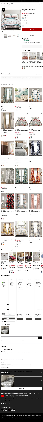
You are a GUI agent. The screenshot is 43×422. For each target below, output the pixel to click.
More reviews (21, 365)
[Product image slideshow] (11, 20)
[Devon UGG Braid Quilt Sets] (36, 256)
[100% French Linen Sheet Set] (4, 256)
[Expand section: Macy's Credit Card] (21, 375)
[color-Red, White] (17, 138)
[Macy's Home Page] (5, 3)
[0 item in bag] (41, 3)
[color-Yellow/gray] (1, 244)
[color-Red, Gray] (15, 138)
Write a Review (40, 309)
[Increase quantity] (27, 26)
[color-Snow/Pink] (33, 268)
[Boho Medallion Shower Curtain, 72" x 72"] (7, 176)
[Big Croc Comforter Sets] (12, 256)
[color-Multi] (3, 218)
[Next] (20, 35)
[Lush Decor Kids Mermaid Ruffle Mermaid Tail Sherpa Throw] (21, 95)
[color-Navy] (3, 110)
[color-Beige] (3, 165)
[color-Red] (22, 68)
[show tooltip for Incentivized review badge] (7, 367)
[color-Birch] (37, 268)
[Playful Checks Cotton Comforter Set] (28, 256)
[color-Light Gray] (15, 165)
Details (34, 13)
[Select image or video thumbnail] (5, 35)
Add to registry (32, 35)
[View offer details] (32, 46)
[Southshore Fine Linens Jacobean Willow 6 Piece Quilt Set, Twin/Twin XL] (25, 56)
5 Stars (2, 313)
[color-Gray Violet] (35, 268)
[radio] (22, 68)
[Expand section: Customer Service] (21, 372)
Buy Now (32, 32)
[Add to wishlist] (19, 8)
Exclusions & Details (8, 396)
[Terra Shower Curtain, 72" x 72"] (7, 148)
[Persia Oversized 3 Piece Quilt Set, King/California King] (32, 56)
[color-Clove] (5, 268)
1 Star (2, 321)
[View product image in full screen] (2, 31)
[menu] (1, 3)
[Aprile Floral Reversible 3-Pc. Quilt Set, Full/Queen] (21, 229)
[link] (25, 65)
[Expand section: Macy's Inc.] (21, 380)
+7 (6, 268)
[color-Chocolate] (1, 165)
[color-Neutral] (17, 165)
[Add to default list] (27, 53)
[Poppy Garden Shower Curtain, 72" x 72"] (7, 201)
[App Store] (4, 410)
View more (21, 81)
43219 (28, 38)
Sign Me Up (21, 388)
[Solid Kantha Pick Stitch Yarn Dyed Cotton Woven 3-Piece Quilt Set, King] (21, 148)
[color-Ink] (38, 268)
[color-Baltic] (3, 268)
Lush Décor (24, 7)
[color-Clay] (1, 268)
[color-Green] (24, 68)
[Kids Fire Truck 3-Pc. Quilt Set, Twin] (21, 120)
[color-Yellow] (15, 246)
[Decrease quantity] (23, 26)
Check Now (12, 396)
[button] (11, 22)
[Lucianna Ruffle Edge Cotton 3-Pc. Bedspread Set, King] (39, 56)
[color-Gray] (1, 135)
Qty (24, 25)
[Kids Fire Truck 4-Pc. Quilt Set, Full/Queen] (35, 120)
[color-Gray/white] (5, 110)
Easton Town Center (36, 42)
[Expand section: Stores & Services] (21, 378)
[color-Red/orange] (3, 244)
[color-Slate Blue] (41, 272)
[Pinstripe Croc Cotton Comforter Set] (20, 256)
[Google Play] (11, 410)
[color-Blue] (1, 110)
